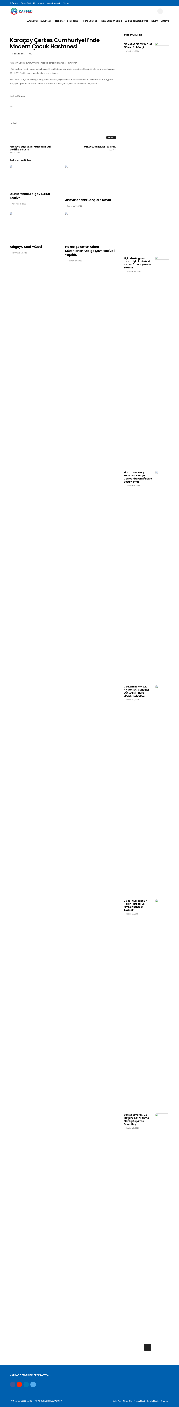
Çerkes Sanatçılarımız (136, 20)
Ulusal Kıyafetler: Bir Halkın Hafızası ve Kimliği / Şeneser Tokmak (135, 905)
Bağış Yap (14, 3)
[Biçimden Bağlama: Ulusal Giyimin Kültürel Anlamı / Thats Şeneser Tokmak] (162, 362)
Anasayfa (32, 20)
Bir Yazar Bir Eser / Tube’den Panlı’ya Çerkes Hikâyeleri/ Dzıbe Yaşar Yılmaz (138, 477)
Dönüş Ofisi (26, 3)
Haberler (59, 20)
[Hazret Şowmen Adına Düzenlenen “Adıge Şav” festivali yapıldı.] (90, 227)
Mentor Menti (38, 3)
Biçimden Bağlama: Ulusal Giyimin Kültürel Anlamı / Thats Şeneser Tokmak (137, 263)
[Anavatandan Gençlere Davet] (90, 180)
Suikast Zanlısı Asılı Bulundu (100, 148)
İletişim (154, 20)
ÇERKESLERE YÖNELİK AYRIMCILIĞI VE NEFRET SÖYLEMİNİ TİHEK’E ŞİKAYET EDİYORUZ (136, 691)
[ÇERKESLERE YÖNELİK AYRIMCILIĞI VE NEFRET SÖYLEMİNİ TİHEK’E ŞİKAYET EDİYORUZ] (162, 790)
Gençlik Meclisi (53, 3)
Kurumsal (45, 20)
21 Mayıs (66, 3)
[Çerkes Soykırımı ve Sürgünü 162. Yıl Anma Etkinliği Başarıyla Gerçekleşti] (162, 1218)
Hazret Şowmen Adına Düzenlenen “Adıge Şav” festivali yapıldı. (90, 251)
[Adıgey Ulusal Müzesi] (35, 227)
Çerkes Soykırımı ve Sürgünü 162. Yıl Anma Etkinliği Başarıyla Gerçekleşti (136, 1119)
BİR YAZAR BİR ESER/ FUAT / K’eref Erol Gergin (138, 46)
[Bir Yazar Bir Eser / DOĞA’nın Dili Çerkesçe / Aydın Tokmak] (146, 1356)
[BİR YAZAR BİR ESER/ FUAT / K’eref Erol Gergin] (162, 148)
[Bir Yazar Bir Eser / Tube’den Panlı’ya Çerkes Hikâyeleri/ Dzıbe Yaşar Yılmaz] (162, 576)
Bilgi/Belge (72, 20)
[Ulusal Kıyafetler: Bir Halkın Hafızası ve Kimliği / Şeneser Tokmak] (162, 1004)
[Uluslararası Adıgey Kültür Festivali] (35, 177)
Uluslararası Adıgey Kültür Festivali (30, 196)
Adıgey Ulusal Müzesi (26, 247)
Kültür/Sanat (90, 20)
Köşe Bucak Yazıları (111, 20)
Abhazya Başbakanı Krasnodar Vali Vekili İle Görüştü (30, 149)
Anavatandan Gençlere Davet (88, 200)
